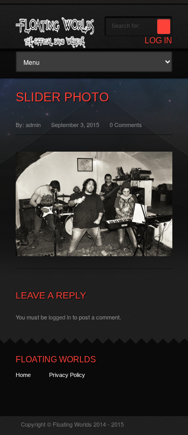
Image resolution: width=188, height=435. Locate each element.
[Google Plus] (61, 394)
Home (23, 375)
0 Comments (126, 124)
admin (33, 124)
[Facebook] (42, 394)
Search (163, 26)
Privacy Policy (67, 375)
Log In (158, 40)
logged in (60, 317)
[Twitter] (23, 394)
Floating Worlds (56, 359)
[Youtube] (81, 394)
